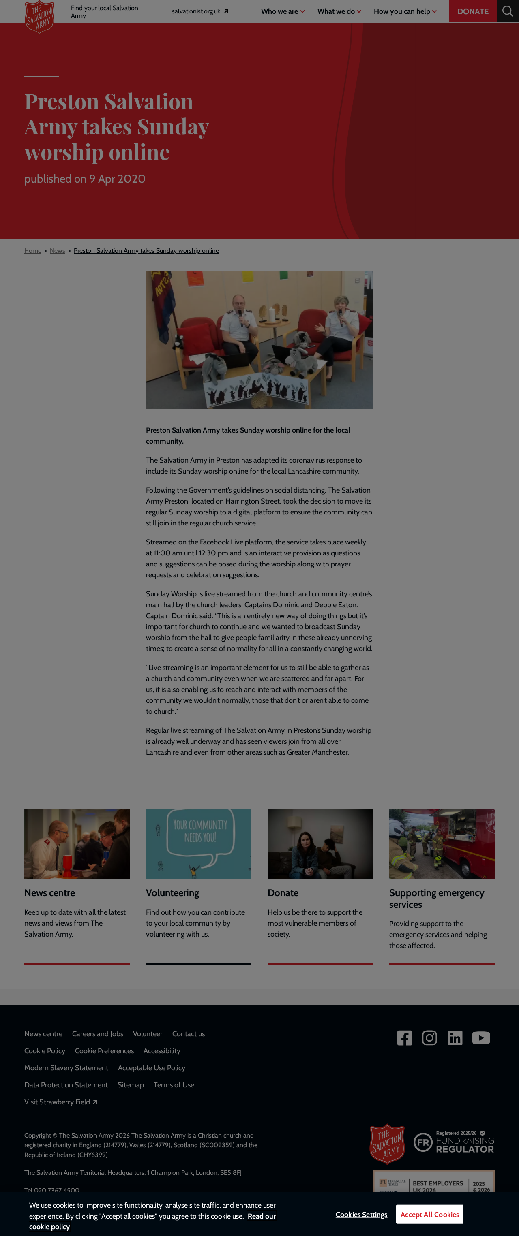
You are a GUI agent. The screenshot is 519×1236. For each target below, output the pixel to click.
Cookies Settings (362, 1214)
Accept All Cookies (430, 1214)
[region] (259, 1214)
